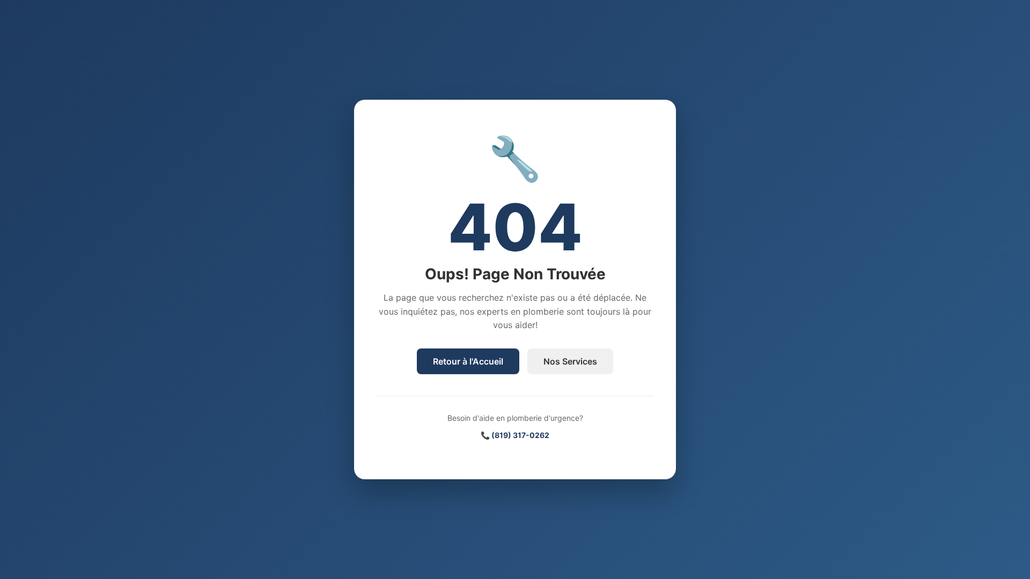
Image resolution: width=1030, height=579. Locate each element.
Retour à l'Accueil (468, 361)
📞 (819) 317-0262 (515, 435)
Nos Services (570, 361)
